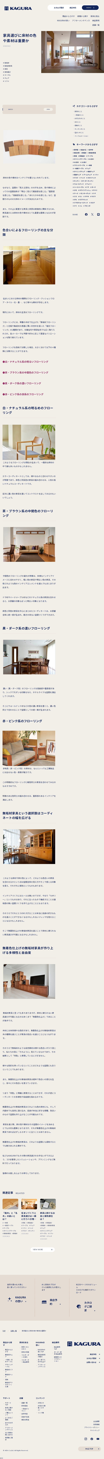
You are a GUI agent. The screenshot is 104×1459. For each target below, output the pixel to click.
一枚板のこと (79, 115)
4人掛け (91, 159)
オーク (94, 187)
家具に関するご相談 (9, 1409)
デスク (76, 178)
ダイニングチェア (79, 171)
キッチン (77, 181)
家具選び (82, 156)
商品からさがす (9, 1351)
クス (75, 196)
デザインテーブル (9, 1366)
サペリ (95, 190)
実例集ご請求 (9, 1439)
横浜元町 (77, 153)
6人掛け (76, 162)
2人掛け (84, 162)
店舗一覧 (24, 1403)
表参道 (76, 150)
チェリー (89, 184)
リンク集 (41, 1413)
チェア (88, 168)
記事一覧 (14, 1331)
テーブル (90, 156)
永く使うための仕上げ (41, 1361)
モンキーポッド (86, 193)
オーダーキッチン (87, 181)
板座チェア (91, 171)
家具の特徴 (25, 1352)
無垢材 (84, 153)
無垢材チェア (9, 1356)
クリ (75, 206)
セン (80, 196)
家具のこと (78, 111)
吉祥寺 (91, 150)
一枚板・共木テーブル (9, 1361)
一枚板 (90, 165)
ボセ (75, 200)
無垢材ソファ (9, 1371)
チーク (76, 193)
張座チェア (77, 175)
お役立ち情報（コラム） (41, 1408)
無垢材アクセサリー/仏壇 (9, 1385)
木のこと (78, 122)
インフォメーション (81, 136)
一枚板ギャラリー (25, 1410)
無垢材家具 (92, 153)
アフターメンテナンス (41, 1366)
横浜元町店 (25, 1420)
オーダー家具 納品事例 (58, 1353)
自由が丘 (83, 150)
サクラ (93, 196)
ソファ (96, 175)
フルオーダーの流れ (25, 1356)
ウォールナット (79, 184)
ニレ (80, 206)
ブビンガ (87, 206)
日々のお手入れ (9, 1424)
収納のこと (78, 125)
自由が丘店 (25, 1417)
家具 (75, 156)
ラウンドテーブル (79, 165)
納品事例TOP (57, 1348)
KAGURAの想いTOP (41, 1351)
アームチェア (88, 175)
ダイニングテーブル (80, 159)
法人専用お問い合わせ (9, 1434)
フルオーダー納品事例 (25, 1361)
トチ (94, 193)
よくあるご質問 (9, 1419)
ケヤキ (87, 196)
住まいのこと (79, 133)
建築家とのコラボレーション (58, 1359)
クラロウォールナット (81, 203)
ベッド (83, 178)
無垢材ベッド (9, 1375)
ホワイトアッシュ (85, 190)
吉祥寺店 (24, 1414)
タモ (75, 190)
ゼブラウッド (83, 200)
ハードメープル (79, 187)
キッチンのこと (80, 129)
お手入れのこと (80, 118)
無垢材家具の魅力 (41, 1356)
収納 (6, 1379)
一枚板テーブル (79, 168)
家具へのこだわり (25, 1348)
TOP (4, 1331)
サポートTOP (8, 1404)
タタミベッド (92, 178)
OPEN (48, 109)
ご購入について (9, 1414)
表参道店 (24, 1406)
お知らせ (41, 1403)
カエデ (93, 203)
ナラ (87, 187)
